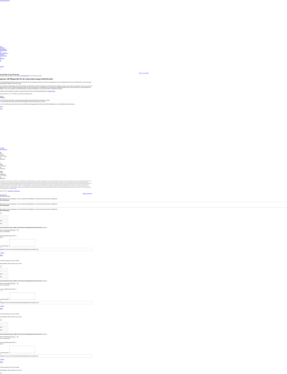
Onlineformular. (51, 91)
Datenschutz (17, 191)
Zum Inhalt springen (5, 0)
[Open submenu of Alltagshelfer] (0, 57)
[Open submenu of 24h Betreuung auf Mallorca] (8, 53)
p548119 (25, 75)
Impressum (10, 191)
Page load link (3, 195)
